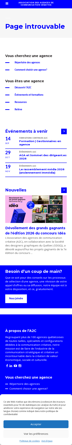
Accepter (36, 424)
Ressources (21, 102)
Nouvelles (15, 190)
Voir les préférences (36, 433)
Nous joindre (16, 298)
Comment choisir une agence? (31, 70)
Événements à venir (26, 131)
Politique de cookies (30, 440)
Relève (18, 109)
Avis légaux (46, 440)
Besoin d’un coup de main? (33, 271)
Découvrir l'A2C (23, 87)
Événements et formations (29, 95)
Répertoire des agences (27, 62)
